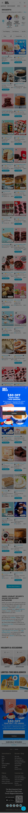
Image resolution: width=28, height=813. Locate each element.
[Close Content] (26, 388)
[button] (14, 406)
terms (24, 425)
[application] (24, 809)
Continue (14, 413)
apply (20, 425)
